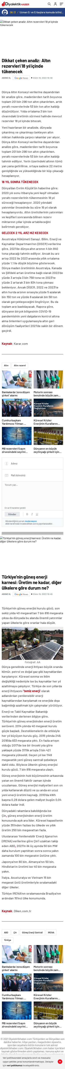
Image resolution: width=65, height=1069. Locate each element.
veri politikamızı (15, 1065)
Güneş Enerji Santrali (32, 932)
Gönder (12, 514)
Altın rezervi (20, 365)
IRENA (51, 932)
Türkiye (7, 940)
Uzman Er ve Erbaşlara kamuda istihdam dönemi (42, 12)
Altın (6, 365)
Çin (15, 932)
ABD (6, 932)
